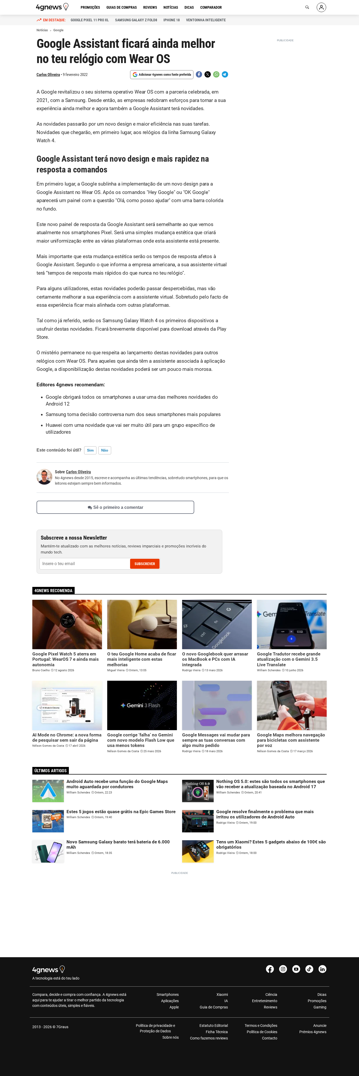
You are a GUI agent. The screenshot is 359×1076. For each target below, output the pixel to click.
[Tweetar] (207, 74)
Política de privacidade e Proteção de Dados (155, 1028)
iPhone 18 (171, 20)
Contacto (269, 1038)
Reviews (150, 7)
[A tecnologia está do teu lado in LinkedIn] (322, 969)
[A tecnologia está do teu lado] (53, 6)
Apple (174, 1007)
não (104, 450)
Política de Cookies (262, 1032)
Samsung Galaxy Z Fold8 (136, 20)
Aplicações (170, 1001)
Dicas (189, 7)
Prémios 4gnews (312, 1032)
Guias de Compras (121, 7)
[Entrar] (321, 7)
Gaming (320, 1007)
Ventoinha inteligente (206, 20)
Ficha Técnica (217, 1032)
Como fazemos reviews (209, 1038)
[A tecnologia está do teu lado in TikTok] (309, 969)
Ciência (271, 994)
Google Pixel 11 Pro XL (90, 20)
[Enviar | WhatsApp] (216, 74)
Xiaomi (222, 994)
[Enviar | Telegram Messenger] (225, 74)
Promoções (90, 7)
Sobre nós (170, 1037)
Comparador (211, 7)
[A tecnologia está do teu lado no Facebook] (270, 969)
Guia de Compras (214, 1007)
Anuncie (319, 1025)
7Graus (62, 1027)
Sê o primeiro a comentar (118, 507)
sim (90, 450)
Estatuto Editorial (213, 1025)
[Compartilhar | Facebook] (199, 74)
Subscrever (145, 564)
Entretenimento (264, 1001)
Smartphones (168, 994)
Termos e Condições (261, 1025)
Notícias (170, 7)
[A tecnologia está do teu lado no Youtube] (296, 969)
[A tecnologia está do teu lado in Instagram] (283, 969)
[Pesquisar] (307, 7)
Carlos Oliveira (48, 74)
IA (226, 1001)
